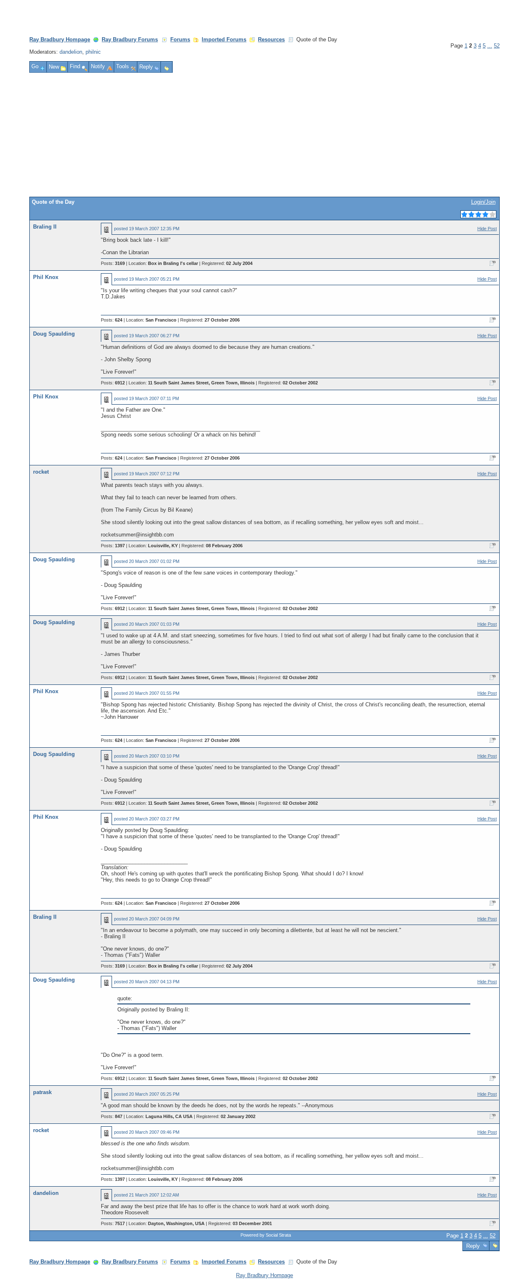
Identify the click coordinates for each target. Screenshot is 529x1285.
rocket (41, 472)
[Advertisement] (264, 135)
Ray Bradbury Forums (130, 39)
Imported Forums (224, 39)
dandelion (71, 52)
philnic (93, 52)
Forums (180, 39)
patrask (42, 1092)
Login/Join (483, 202)
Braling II (45, 227)
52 (497, 46)
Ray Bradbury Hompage (59, 39)
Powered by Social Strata (266, 1235)
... (489, 46)
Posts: (113, 263)
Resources (271, 39)
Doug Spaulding (54, 334)
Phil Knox (45, 277)
